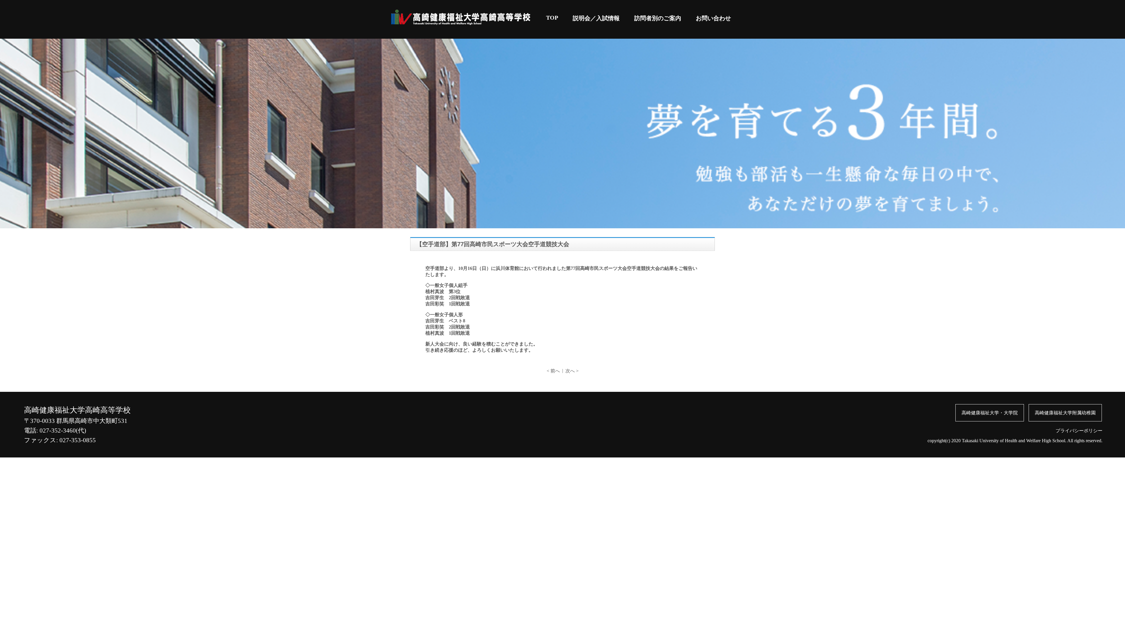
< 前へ (553, 370)
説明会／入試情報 (596, 18)
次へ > (572, 370)
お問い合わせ (713, 18)
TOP (552, 17)
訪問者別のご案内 (657, 18)
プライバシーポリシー (1079, 430)
